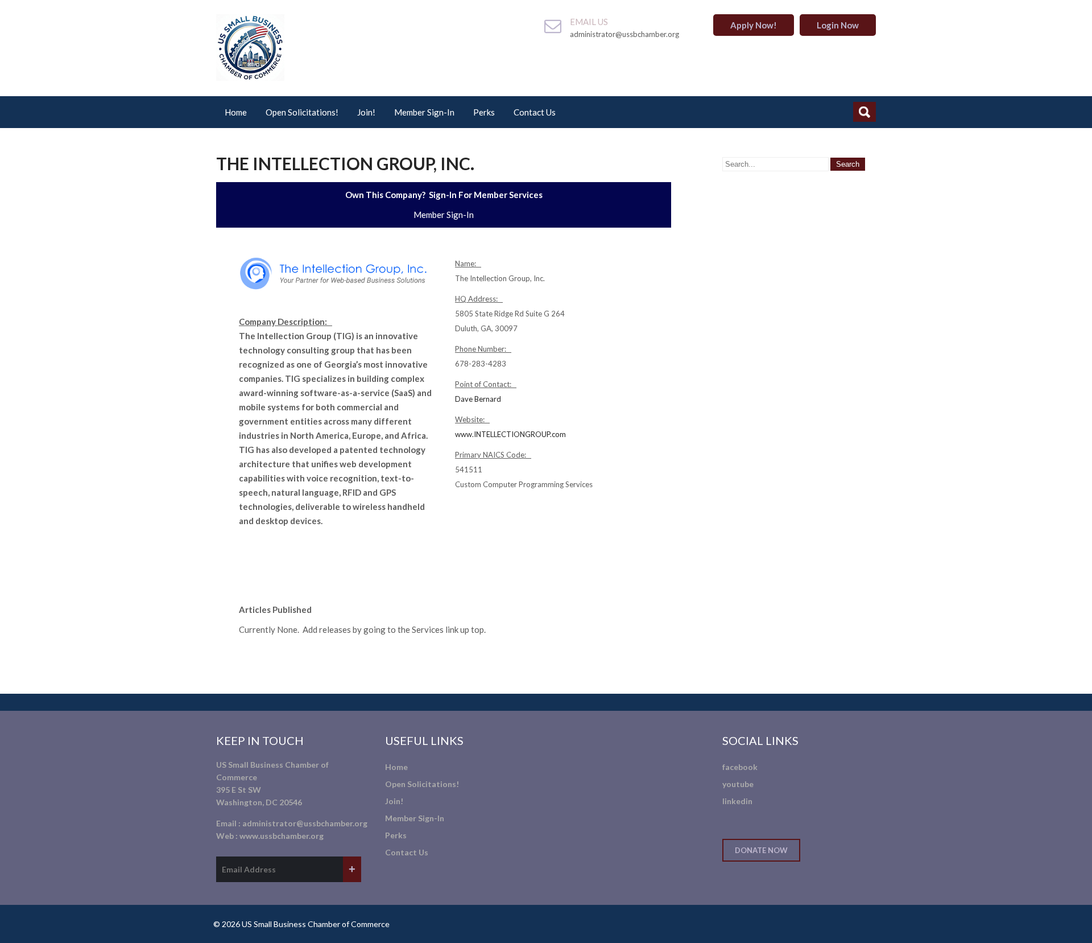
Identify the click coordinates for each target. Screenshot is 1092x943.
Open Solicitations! (302, 112)
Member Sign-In (424, 112)
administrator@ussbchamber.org (304, 823)
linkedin (737, 801)
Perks (484, 112)
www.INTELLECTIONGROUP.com (510, 434)
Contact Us (535, 112)
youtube (738, 784)
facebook (740, 767)
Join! (366, 112)
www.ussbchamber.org (281, 836)
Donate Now (761, 850)
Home (236, 112)
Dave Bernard (478, 398)
